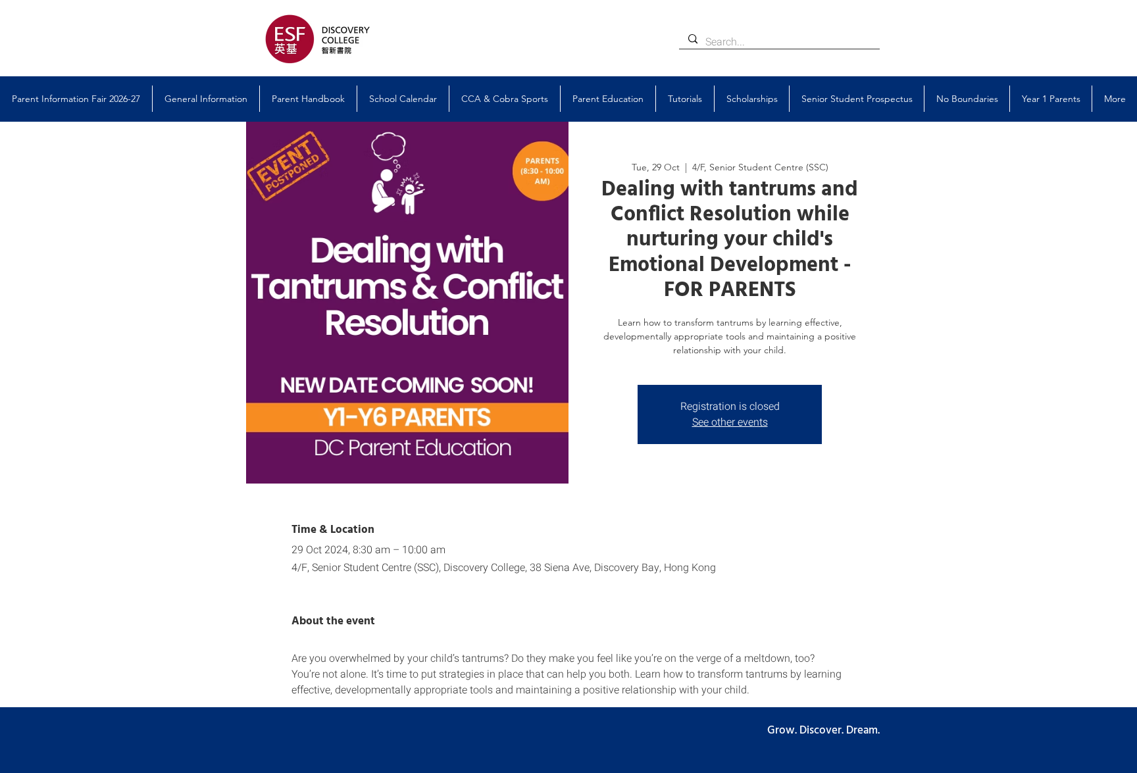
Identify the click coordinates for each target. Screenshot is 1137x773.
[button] (206, 99)
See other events (730, 422)
